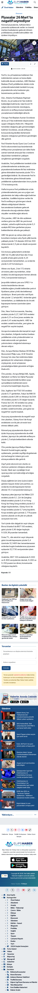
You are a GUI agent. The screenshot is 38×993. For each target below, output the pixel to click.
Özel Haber (8, 7)
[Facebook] (8, 830)
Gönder (6, 668)
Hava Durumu (15, 974)
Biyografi (11, 959)
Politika (28, 7)
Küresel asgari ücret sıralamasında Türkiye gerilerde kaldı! (9, 636)
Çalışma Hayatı (16, 939)
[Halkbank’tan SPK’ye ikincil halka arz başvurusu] (10, 593)
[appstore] (19, 860)
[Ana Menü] (2, 2)
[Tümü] (35, 815)
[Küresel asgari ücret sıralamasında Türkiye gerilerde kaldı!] (10, 629)
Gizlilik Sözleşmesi (20, 834)
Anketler (10, 962)
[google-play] (19, 866)
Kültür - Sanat (16, 923)
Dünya (13, 913)
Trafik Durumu (16, 980)
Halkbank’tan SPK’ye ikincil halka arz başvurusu (9, 601)
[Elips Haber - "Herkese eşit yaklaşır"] (18, 2)
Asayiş (13, 905)
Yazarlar (10, 954)
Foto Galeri (11, 949)
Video (9, 951)
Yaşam (13, 936)
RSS (5, 876)
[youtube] (23, 890)
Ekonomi (19, 13)
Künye (11, 834)
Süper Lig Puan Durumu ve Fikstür (23, 982)
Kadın (12, 941)
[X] (11, 830)
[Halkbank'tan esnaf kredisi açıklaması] (10, 611)
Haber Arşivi (31, 834)
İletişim (19, 836)
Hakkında (5, 834)
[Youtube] (26, 830)
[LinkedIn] (22, 830)
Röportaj (10, 956)
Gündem (19, 7)
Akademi (14, 903)
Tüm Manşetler (16, 985)
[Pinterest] (15, 830)
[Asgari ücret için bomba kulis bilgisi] (28, 593)
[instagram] (18, 890)
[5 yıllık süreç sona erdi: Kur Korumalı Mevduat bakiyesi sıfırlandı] (28, 611)
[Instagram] (19, 830)
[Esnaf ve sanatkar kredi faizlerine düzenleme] (28, 629)
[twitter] (12, 890)
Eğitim (13, 915)
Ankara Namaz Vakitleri (19, 977)
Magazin (14, 926)
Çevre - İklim (15, 910)
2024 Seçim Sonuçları (19, 946)
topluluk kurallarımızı (20, 675)
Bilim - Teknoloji (16, 908)
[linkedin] (34, 890)
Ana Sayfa (11, 895)
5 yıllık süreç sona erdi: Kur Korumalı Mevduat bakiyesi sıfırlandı (28, 618)
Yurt (12, 944)
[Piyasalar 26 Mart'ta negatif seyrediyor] (19, 50)
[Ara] (35, 2)
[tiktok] (29, 890)
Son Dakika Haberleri (18, 987)
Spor (12, 933)
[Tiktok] (30, 830)
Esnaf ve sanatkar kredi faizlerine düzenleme (26, 636)
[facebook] (7, 890)
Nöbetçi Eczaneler (18, 972)
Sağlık (13, 931)
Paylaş (6, 63)
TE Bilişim (24, 884)
